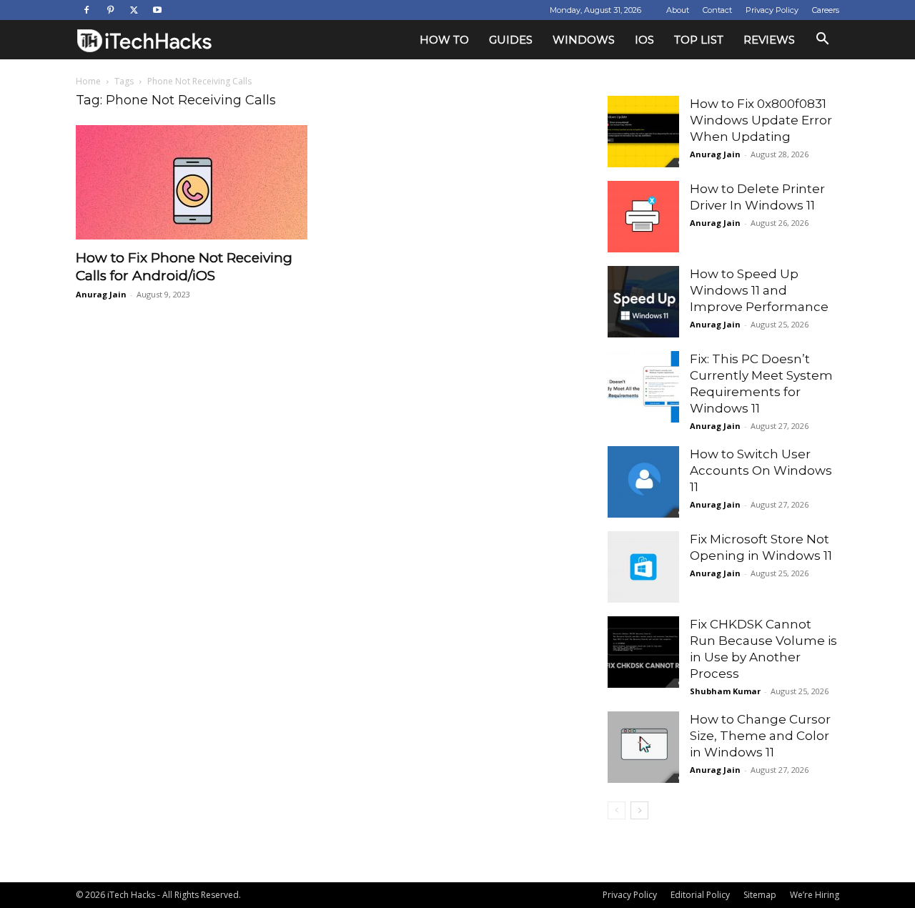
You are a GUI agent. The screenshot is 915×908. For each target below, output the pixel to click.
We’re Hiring (814, 895)
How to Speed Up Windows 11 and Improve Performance (759, 290)
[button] (822, 40)
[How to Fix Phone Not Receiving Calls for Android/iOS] (191, 182)
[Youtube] (157, 10)
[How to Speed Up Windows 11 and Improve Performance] (643, 301)
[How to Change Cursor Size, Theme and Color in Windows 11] (643, 747)
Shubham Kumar (725, 691)
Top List (698, 39)
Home (88, 81)
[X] (133, 10)
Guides (511, 39)
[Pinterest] (110, 10)
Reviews (769, 39)
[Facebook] (86, 10)
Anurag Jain (101, 294)
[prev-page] (616, 810)
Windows (584, 39)
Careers (825, 10)
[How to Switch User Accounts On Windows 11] (643, 482)
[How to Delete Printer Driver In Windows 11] (643, 216)
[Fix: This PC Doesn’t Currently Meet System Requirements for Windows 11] (643, 387)
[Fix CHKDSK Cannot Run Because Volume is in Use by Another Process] (643, 652)
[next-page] (639, 810)
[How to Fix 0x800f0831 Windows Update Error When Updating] (643, 131)
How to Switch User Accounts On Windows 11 (761, 470)
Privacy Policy (772, 10)
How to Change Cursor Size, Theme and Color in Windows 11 (760, 735)
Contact (717, 10)
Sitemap (759, 895)
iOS (644, 39)
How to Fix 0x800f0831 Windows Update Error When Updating (761, 120)
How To (444, 39)
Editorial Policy (700, 895)
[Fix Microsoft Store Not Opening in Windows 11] (643, 567)
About (677, 10)
